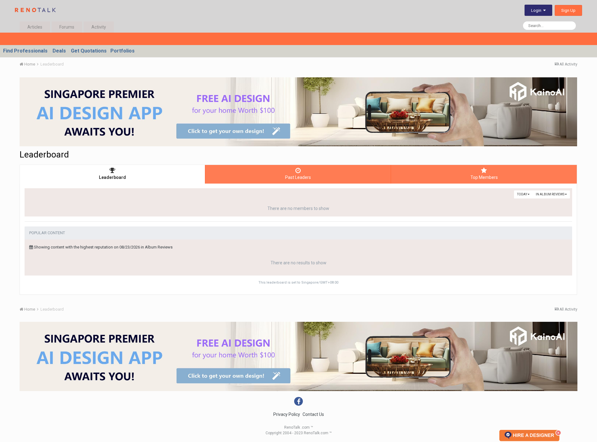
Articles (34, 27)
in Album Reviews (550, 194)
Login (537, 10)
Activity (98, 27)
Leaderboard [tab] (112, 177)
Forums (66, 27)
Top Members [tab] (484, 177)
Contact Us (313, 414)
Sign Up (568, 10)
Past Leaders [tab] (298, 177)
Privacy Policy (286, 414)
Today (522, 194)
